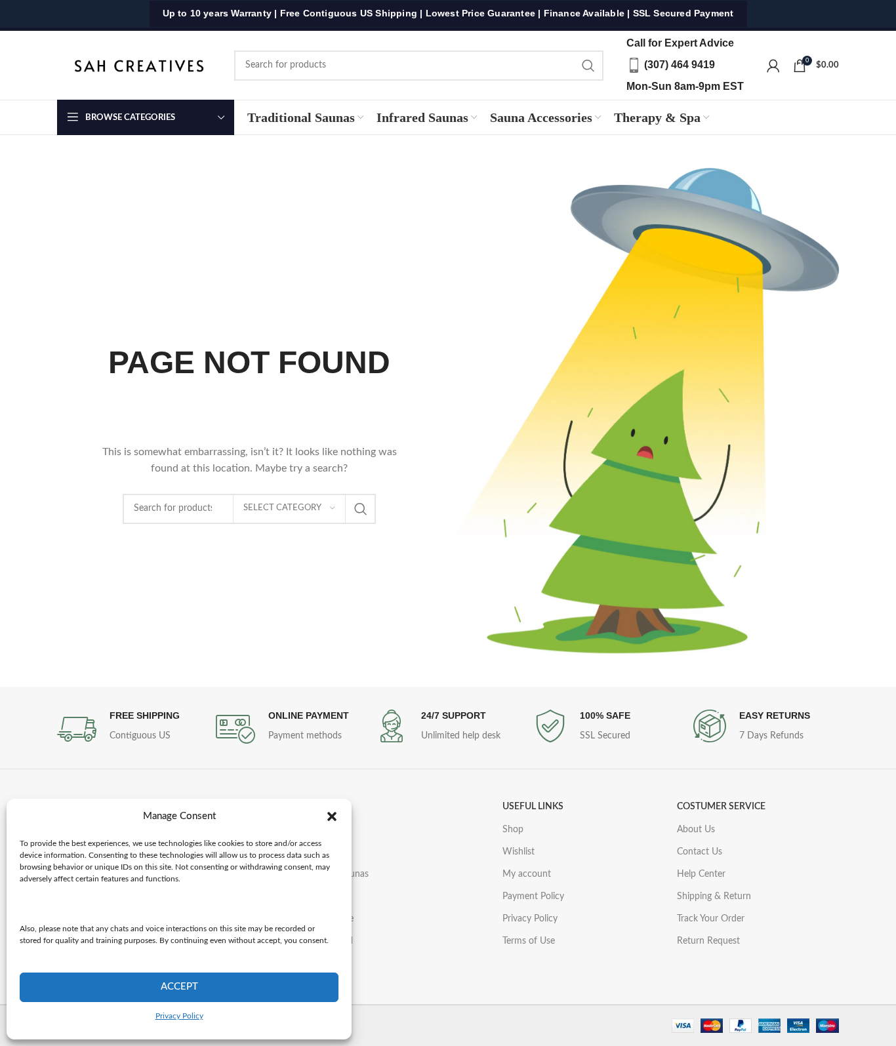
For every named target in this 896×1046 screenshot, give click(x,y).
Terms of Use (528, 941)
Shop (512, 829)
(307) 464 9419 (679, 64)
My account (526, 874)
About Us (696, 829)
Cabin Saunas (302, 851)
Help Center (701, 874)
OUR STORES (303, 806)
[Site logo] (139, 65)
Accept (179, 987)
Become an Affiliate (314, 918)
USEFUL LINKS (532, 806)
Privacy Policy (179, 1016)
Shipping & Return (714, 896)
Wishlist (518, 851)
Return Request (708, 941)
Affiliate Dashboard (314, 941)
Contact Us (699, 851)
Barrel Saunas (303, 829)
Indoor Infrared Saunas (322, 874)
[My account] (773, 65)
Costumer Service (721, 806)
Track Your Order (710, 918)
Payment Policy (533, 896)
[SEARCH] (588, 65)
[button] (331, 816)
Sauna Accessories (312, 896)
